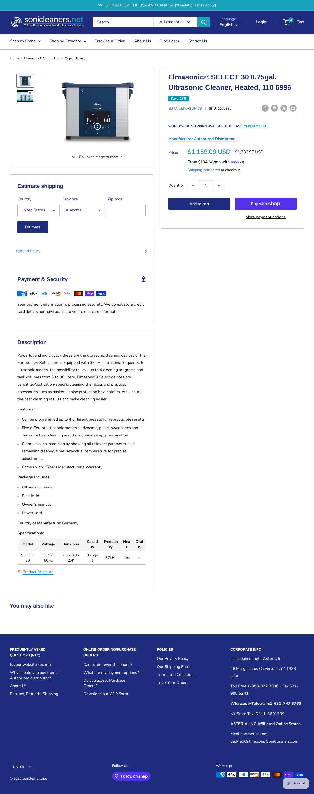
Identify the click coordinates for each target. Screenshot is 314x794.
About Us (142, 41)
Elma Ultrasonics (185, 108)
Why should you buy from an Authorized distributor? (35, 675)
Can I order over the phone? (107, 664)
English (18, 766)
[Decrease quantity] (193, 185)
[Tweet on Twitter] (283, 108)
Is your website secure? (30, 664)
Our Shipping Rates (174, 666)
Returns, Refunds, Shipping (34, 694)
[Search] (203, 22)
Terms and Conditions (176, 674)
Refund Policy (28, 251)
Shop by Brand (23, 41)
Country (24, 199)
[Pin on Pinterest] (274, 108)
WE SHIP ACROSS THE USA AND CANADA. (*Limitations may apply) (157, 5)
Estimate (33, 227)
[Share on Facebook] (265, 108)
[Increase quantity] (219, 185)
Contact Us (197, 41)
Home (14, 58)
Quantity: (176, 185)
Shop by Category (65, 41)
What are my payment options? (111, 672)
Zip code (115, 199)
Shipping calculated (204, 169)
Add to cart (199, 203)
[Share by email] (293, 108)
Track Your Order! (110, 41)
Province (70, 199)
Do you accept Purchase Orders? (104, 683)
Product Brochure (38, 572)
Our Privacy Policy (173, 658)
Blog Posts (169, 41)
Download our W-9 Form (105, 694)
